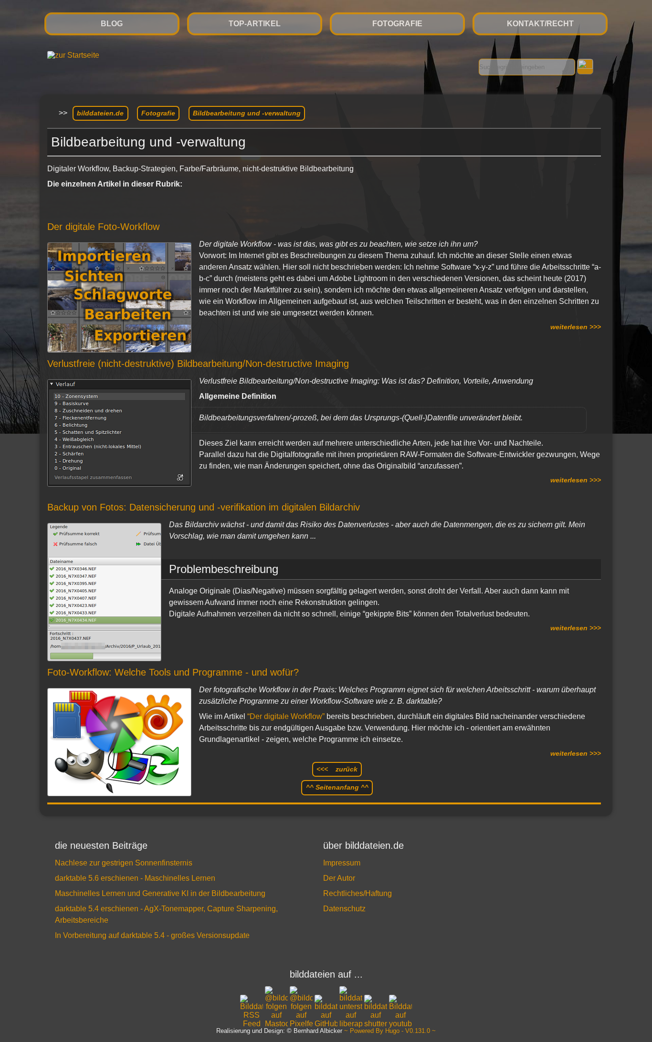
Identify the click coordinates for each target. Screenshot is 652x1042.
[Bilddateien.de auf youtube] (400, 1011)
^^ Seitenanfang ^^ (337, 787)
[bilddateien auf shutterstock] (375, 1011)
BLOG (112, 24)
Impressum (341, 863)
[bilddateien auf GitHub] (326, 1011)
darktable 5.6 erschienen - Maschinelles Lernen (135, 878)
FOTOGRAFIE (397, 24)
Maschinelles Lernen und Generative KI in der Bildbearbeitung (160, 893)
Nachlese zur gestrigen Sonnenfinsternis (123, 863)
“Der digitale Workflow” (286, 716)
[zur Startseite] (73, 55)
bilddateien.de (100, 113)
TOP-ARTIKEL (255, 24)
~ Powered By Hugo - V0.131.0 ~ (390, 1031)
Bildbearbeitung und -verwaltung (247, 113)
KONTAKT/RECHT (540, 24)
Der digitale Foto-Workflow (103, 226)
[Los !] (585, 66)
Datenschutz (344, 909)
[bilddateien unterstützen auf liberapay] (350, 1007)
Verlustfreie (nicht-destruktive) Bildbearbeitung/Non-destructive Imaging (198, 363)
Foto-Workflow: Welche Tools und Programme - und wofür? (173, 672)
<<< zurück (337, 769)
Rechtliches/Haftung (357, 893)
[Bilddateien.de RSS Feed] (251, 1024)
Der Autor (339, 878)
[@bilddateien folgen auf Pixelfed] (301, 1007)
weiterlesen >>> (575, 327)
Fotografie (158, 113)
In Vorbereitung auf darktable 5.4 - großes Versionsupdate (152, 935)
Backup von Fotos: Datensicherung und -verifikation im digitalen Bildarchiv (203, 507)
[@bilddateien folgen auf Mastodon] (276, 1007)
